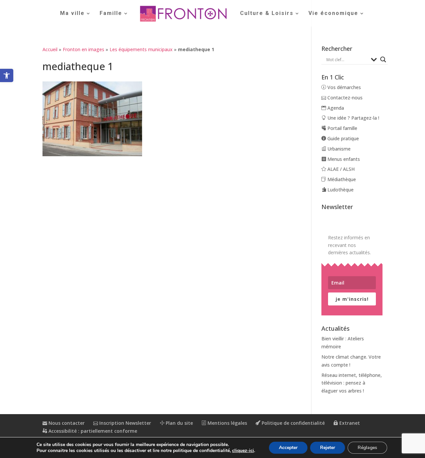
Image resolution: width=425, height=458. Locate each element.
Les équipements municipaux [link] (141, 49)
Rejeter (327, 447)
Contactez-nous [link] (344, 97)
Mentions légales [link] (226, 423)
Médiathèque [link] (341, 179)
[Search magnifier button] (383, 59)
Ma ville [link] (72, 13)
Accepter (288, 447)
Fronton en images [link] (83, 49)
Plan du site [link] (178, 423)
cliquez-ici (243, 451)
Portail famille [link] (341, 128)
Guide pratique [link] (342, 138)
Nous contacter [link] (66, 423)
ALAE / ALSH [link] (340, 169)
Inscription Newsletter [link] (124, 423)
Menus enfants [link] (343, 159)
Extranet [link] (349, 423)
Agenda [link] (335, 108)
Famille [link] (111, 13)
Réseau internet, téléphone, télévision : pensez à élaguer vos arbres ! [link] (351, 383)
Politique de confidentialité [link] (292, 423)
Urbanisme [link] (338, 149)
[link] (6, 75)
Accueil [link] (49, 49)
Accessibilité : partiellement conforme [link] (92, 431)
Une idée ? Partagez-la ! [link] (352, 118)
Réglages (367, 447)
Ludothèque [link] (340, 189)
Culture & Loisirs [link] (267, 13)
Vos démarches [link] (343, 87)
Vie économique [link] (333, 13)
